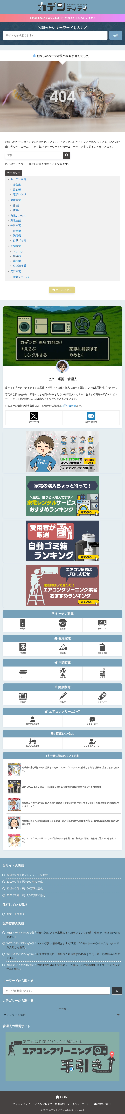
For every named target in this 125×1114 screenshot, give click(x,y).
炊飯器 (17, 189)
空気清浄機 (19, 265)
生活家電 (15, 225)
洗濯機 (17, 235)
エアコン (18, 251)
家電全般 (15, 220)
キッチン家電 (18, 179)
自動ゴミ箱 (19, 240)
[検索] (66, 155)
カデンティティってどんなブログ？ (32, 1104)
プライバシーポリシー (79, 1104)
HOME (64, 1097)
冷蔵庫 (17, 184)
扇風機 (17, 261)
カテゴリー (62, 1009)
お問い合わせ (68, 405)
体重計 (17, 210)
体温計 (17, 205)
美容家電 (15, 271)
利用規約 (60, 1104)
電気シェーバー (22, 276)
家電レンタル (18, 215)
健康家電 (15, 200)
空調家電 (15, 246)
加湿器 (17, 256)
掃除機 (17, 230)
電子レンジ (19, 194)
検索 (115, 35)
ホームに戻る (63, 290)
